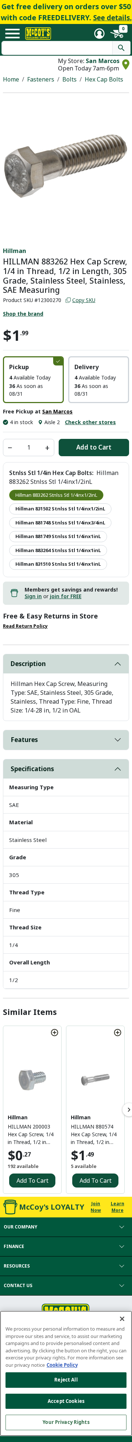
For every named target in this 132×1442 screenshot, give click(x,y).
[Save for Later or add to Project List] (54, 1032)
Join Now (96, 1206)
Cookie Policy (62, 1365)
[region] (66, 1373)
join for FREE (65, 596)
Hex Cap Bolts (104, 79)
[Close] (122, 1319)
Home (11, 79)
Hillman (14, 251)
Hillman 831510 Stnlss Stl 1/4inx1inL (58, 564)
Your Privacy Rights (66, 1422)
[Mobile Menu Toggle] (12, 33)
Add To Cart (32, 1180)
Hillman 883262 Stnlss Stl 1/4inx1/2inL (56, 495)
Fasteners (40, 79)
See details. (112, 17)
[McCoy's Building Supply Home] (38, 33)
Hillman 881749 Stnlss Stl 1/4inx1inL (58, 536)
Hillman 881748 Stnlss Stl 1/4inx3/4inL (60, 522)
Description (28, 663)
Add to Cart (93, 447)
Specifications (32, 769)
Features (24, 739)
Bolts (69, 79)
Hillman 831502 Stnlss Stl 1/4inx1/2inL (60, 508)
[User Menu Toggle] (99, 33)
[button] (33, 379)
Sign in (33, 596)
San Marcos (103, 61)
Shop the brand (23, 313)
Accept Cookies (66, 1401)
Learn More (117, 1206)
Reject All (65, 1379)
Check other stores (90, 422)
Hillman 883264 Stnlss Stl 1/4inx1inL (58, 550)
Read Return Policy (25, 626)
